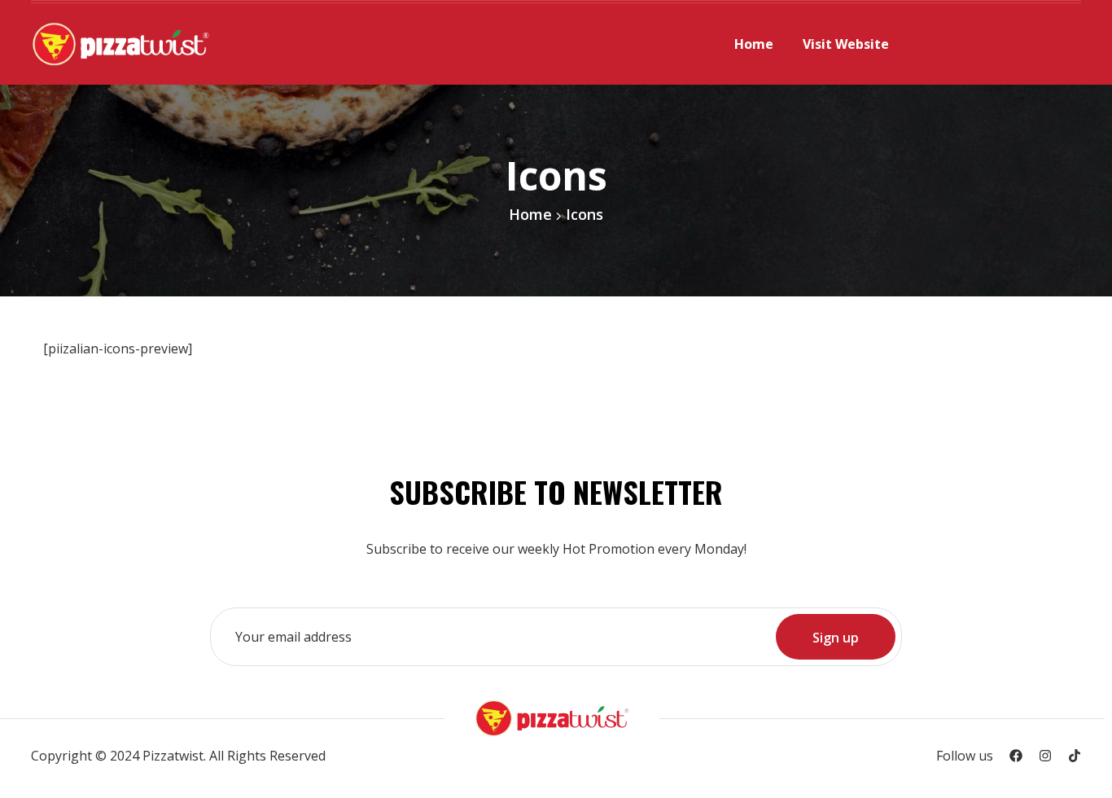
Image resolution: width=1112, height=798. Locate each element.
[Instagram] (1045, 755)
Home (530, 214)
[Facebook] (1015, 755)
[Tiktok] (1074, 755)
